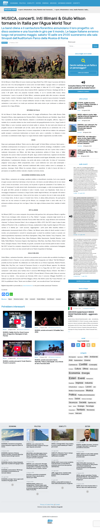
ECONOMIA (14, 3)
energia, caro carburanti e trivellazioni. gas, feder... (71, 9)
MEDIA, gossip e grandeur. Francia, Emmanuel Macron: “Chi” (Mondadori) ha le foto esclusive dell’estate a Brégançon (87, 477)
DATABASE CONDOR (64, 3)
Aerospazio (72, 357)
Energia (86, 373)
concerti (32, 299)
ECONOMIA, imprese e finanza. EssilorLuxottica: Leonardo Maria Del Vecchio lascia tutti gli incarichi (12, 454)
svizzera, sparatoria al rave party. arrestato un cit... (36, 9)
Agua (10, 299)
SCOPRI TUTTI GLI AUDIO (83, 281)
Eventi (81, 378)
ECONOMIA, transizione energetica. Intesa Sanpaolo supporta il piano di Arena (12, 445)
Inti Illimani (50, 299)
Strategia (81, 406)
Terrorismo (90, 410)
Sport (70, 406)
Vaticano (78, 413)
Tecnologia (90, 406)
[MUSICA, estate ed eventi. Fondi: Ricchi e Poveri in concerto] (17, 348)
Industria (88, 383)
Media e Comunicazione (76, 390)
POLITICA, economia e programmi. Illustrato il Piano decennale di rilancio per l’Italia (36, 476)
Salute (77, 399)
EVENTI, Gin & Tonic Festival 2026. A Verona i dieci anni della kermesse (86, 486)
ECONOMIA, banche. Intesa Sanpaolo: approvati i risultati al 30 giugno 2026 (12, 462)
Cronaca (71, 369)
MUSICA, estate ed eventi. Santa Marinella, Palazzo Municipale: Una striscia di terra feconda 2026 (49, 361)
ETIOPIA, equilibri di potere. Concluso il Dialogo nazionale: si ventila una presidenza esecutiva (87, 446)
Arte (70, 360)
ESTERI (38, 3)
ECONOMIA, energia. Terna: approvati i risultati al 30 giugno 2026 (12, 479)
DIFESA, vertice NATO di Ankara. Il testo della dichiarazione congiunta (61, 482)
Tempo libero (72, 410)
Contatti (57, 504)
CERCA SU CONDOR (83, 72)
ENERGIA (45, 3)
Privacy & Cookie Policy (47, 504)
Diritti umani (93, 369)
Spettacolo (92, 403)
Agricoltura (80, 357)
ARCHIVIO (53, 3)
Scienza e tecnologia (87, 398)
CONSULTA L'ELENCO (83, 91)
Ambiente (94, 357)
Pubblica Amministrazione (86, 395)
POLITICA (22, 3)
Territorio (81, 409)
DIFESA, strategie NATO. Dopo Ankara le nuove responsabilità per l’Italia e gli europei (62, 445)
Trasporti (71, 413)
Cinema (87, 360)
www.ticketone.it (28, 285)
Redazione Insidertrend (23, 329)
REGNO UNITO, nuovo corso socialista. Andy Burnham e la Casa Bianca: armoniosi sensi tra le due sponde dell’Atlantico (62, 464)
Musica (4, 42)
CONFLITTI (30, 3)
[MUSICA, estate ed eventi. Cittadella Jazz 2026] (49, 318)
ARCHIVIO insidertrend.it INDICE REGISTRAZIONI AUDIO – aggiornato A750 (83, 314)
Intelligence (81, 387)
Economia (74, 372)
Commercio (73, 365)
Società (82, 402)
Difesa (85, 369)
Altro (86, 357)
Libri (94, 387)
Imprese (79, 383)
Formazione (90, 378)
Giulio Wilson (41, 299)
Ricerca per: (72, 42)
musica (58, 299)
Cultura (78, 369)
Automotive (78, 360)
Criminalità (93, 365)
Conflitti (83, 364)
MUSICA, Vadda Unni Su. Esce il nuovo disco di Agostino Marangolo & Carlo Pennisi (16, 334)
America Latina (18, 299)
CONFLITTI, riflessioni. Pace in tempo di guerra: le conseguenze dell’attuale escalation (62, 454)
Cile (26, 299)
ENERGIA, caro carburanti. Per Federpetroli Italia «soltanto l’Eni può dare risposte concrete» (37, 445)
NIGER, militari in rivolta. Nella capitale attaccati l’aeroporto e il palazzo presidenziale (87, 455)
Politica (72, 394)
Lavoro (89, 387)
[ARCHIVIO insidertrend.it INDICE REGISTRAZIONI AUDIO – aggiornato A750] (83, 298)
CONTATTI (76, 3)
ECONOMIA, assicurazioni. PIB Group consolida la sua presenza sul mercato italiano (11, 471)
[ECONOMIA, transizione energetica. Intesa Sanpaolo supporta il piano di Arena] (12, 434)
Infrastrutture (73, 387)
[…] (69, 331)
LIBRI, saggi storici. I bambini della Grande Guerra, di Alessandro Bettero (61, 474)
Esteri (72, 378)
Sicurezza (73, 402)
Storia (74, 406)
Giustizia (71, 383)
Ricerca (71, 399)
